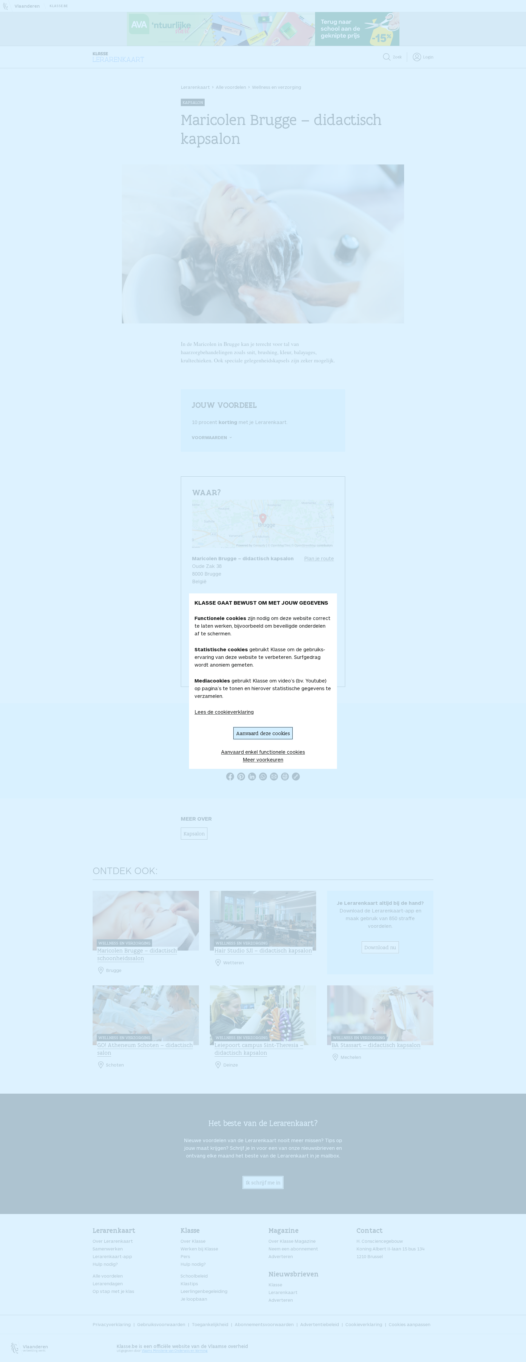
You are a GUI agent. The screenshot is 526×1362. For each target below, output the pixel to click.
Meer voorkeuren (263, 760)
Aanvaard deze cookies (263, 733)
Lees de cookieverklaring (224, 712)
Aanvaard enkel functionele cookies (263, 752)
